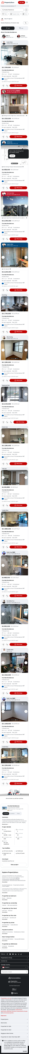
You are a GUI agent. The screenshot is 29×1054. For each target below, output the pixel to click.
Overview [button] (5, 813)
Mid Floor (10, 910)
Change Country (5, 964)
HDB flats (9, 1011)
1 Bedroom (9, 898)
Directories (4, 1023)
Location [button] (12, 813)
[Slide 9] (17, 63)
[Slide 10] (18, 63)
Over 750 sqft (5, 917)
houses (25, 1011)
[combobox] (14, 9)
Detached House (21, 880)
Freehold (4, 905)
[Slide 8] (15, 63)
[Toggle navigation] (26, 2)
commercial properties (8, 1012)
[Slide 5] (11, 63)
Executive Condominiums (18, 1011)
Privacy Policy (7, 1045)
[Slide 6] (15, 112)
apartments (3, 1011)
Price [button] (18, 813)
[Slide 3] (11, 112)
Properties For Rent (6, 1030)
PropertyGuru (4, 1019)
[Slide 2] (10, 112)
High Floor (4, 910)
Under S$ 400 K (5, 924)
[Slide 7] (17, 112)
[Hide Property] (22, 47)
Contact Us (4, 961)
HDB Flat (17, 878)
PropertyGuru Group (6, 957)
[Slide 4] (10, 63)
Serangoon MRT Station (7, 939)
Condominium (5, 879)
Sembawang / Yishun (19, 931)
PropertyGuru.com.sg (6, 998)
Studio (3, 898)
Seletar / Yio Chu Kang (7, 931)
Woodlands (11, 946)
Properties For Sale (6, 1026)
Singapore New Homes (7, 1033)
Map (22, 28)
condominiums (18, 1009)
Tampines (4, 946)
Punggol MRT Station (19, 939)
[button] (2, 18)
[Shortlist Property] (25, 47)
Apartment (12, 879)
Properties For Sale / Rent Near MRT (10, 1037)
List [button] (9, 28)
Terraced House (13, 880)
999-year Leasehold (12, 905)
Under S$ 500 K (14, 924)
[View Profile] (14, 42)
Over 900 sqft (13, 917)
